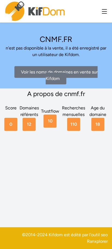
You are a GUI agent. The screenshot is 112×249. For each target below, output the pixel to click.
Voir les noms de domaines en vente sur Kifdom (59, 75)
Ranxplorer (97, 241)
